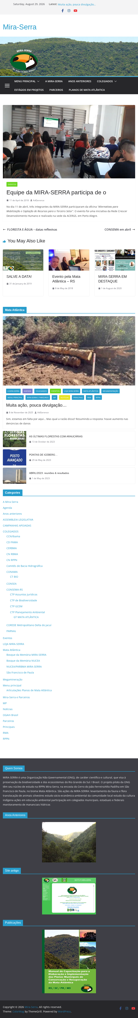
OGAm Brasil (10, 715)
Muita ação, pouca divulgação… (36, 405)
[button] (38, 81)
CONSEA (11, 583)
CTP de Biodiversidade (23, 600)
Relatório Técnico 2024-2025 (75, 4)
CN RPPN (11, 560)
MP (54, 397)
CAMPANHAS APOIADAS (17, 525)
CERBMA (11, 548)
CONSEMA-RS (14, 589)
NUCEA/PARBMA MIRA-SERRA (24, 666)
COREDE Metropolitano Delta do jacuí (28, 625)
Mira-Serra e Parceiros (38, 397)
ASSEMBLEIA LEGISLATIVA (18, 519)
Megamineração (110, 391)
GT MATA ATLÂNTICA (26, 617)
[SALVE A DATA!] (23, 252)
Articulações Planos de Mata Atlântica (29, 690)
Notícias (65, 397)
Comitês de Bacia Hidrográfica (24, 566)
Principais (78, 397)
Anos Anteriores (79, 81)
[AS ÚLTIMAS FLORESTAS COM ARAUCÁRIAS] (14, 439)
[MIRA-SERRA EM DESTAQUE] (115, 252)
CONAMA (12, 572)
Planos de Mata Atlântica (87, 90)
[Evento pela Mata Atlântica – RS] (69, 252)
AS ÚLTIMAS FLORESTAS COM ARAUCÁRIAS (55, 436)
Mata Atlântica (90, 391)
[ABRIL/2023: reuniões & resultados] (14, 476)
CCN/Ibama (13, 536)
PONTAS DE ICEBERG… (43, 454)
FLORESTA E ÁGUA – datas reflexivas (32, 229)
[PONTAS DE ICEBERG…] (14, 457)
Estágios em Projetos (29, 90)
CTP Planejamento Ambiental (27, 612)
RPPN (98, 397)
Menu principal (25, 81)
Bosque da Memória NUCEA (23, 660)
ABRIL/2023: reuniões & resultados (49, 473)
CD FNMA (12, 542)
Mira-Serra (19, 27)
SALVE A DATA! (19, 277)
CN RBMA (12, 554)
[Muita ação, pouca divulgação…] (69, 351)
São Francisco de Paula (20, 672)
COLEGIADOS (41, 391)
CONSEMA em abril (118, 229)
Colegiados (105, 81)
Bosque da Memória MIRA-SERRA (26, 654)
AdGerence (38, 200)
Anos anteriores (12, 513)
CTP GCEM (16, 606)
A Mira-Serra (54, 81)
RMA (89, 397)
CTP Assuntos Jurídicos (23, 594)
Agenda (27, 391)
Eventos (12, 184)
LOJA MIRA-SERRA (71, 391)
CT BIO (14, 576)
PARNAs (11, 631)
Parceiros (56, 90)
